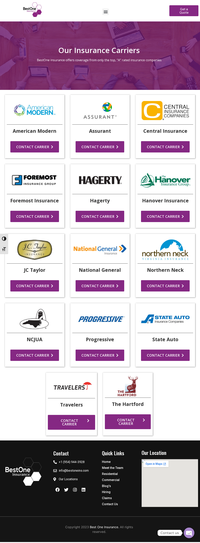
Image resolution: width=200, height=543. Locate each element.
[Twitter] (66, 489)
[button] (105, 12)
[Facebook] (57, 489)
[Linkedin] (83, 489)
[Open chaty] (189, 533)
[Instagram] (75, 489)
